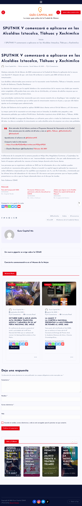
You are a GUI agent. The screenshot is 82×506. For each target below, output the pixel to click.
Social (31, 66)
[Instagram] (6, 206)
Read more (14, 347)
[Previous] (72, 441)
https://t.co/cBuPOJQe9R (15, 144)
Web (2, 413)
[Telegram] (12, 206)
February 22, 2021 (40, 149)
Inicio (41, 40)
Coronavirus (75, 216)
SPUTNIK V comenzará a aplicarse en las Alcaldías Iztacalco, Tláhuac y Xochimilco (42, 43)
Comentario (5, 380)
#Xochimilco (55, 216)
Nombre (4, 396)
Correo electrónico (7, 404)
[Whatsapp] (9, 206)
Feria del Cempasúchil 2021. (10, 190)
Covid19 (50, 220)
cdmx (65, 216)
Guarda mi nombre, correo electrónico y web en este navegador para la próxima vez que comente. (35, 422)
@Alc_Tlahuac (52, 131)
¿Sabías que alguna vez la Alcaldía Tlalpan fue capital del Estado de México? (65, 192)
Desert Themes (14, 502)
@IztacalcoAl (14, 134)
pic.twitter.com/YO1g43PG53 (35, 144)
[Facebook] (3, 206)
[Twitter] (15, 206)
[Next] (76, 441)
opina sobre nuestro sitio (71, 12)
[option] (12, 462)
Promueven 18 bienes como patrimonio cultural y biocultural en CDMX (39, 192)
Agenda (11, 284)
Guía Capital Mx (10, 66)
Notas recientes (23, 66)
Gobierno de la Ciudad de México (68, 220)
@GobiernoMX (31, 138)
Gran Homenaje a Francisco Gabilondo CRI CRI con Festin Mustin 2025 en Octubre (31, 453)
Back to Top (75, 501)
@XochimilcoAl (64, 131)
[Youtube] (19, 206)
